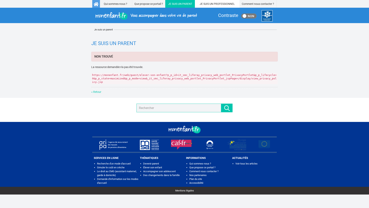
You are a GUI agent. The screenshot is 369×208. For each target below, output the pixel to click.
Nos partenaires (198, 175)
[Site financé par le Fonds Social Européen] (264, 144)
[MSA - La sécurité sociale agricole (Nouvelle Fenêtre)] (149, 144)
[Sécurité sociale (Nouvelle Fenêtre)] (210, 144)
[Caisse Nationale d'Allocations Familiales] (267, 16)
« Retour (96, 91)
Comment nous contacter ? (258, 3)
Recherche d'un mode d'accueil (114, 163)
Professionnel (224, 3)
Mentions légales (184, 190)
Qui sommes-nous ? (115, 3)
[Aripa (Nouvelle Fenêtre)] (113, 144)
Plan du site (195, 179)
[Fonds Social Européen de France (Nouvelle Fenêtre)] (237, 144)
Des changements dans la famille (161, 175)
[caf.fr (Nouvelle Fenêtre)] (181, 144)
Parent (187, 3)
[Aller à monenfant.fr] (96, 4)
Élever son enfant (152, 167)
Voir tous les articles (246, 163)
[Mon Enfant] (184, 129)
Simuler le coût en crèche (111, 167)
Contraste (228, 15)
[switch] (249, 15)
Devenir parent (151, 163)
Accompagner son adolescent (159, 171)
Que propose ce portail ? (148, 3)
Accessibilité (196, 182)
